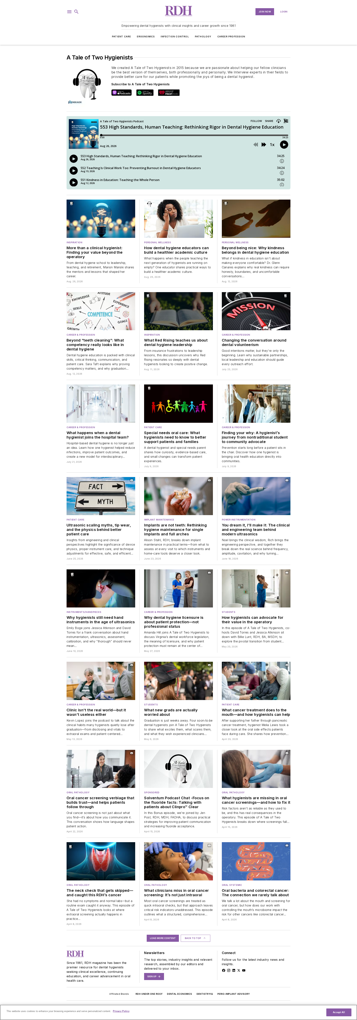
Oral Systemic (232, 885)
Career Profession (231, 36)
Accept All (339, 1012)
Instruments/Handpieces (84, 612)
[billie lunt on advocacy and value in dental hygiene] (256, 588)
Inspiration (74, 242)
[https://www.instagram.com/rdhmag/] (229, 970)
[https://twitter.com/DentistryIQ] (239, 970)
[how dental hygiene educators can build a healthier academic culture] (178, 219)
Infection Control (175, 36)
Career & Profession (81, 334)
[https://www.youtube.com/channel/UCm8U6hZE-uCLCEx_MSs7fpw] (244, 970)
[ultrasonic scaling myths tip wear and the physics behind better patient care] (101, 496)
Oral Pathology (78, 792)
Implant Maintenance (159, 519)
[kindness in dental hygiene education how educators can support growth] (256, 219)
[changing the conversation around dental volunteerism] (256, 311)
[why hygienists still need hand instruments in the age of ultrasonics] (101, 588)
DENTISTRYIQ (205, 993)
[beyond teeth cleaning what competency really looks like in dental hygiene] (101, 311)
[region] (178, 1012)
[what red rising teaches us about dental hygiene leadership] (178, 311)
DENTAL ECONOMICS (179, 993)
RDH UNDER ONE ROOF (149, 993)
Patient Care (121, 36)
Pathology (203, 36)
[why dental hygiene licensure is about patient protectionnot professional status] (178, 588)
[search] (76, 11)
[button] (69, 11)
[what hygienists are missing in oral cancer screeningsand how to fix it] (256, 769)
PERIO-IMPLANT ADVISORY (233, 993)
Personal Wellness (157, 242)
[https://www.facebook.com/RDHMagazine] (224, 970)
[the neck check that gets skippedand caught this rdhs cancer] (101, 861)
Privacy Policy (121, 1011)
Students (228, 612)
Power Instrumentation (238, 519)
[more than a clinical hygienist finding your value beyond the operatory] (101, 219)
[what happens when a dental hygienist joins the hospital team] (101, 403)
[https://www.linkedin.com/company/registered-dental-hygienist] (234, 970)
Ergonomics (146, 36)
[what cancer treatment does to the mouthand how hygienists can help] (256, 681)
